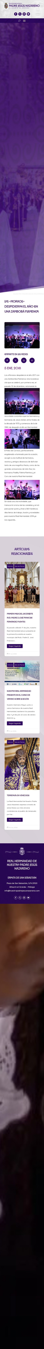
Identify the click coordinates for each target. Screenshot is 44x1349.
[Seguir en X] (20, 14)
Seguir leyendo (15, 646)
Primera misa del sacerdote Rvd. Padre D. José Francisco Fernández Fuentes (22, 609)
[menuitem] (7, 360)
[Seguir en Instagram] (24, 14)
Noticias (10, 566)
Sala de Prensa (19, 566)
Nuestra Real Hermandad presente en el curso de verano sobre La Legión (22, 696)
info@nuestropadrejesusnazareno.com (22, 891)
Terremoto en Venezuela (22, 784)
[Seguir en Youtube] (28, 14)
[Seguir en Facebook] (15, 14)
